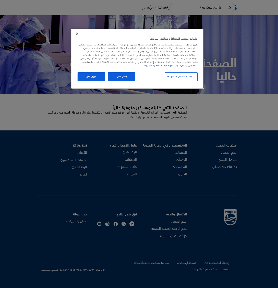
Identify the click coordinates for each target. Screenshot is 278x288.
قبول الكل (91, 76)
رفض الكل (122, 76)
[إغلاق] (77, 33)
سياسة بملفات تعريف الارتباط (158, 65)
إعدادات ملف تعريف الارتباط (181, 76)
